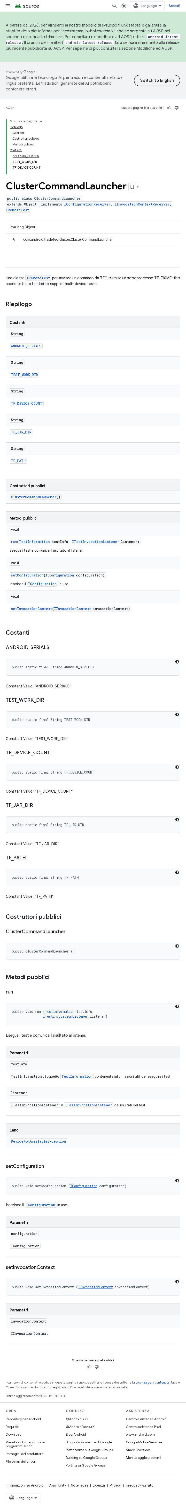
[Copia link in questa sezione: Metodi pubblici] (54, 977)
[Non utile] (176, 107)
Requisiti (12, 1427)
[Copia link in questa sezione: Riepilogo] (37, 305)
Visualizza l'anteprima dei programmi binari (25, 1444)
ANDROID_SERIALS (26, 346)
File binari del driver (20, 1461)
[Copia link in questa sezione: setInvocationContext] (59, 1268)
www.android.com (140, 1434)
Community (57, 1485)
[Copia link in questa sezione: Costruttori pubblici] (66, 917)
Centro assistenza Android (146, 1419)
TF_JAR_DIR (21, 432)
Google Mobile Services (144, 1442)
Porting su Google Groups (85, 1465)
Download (14, 1434)
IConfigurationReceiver (87, 204)
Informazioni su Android (25, 1485)
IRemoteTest (17, 210)
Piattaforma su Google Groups (89, 1450)
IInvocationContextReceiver (142, 204)
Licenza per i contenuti (152, 1382)
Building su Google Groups (86, 1457)
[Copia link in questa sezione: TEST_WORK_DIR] (49, 700)
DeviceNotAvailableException (38, 1141)
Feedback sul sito (140, 1485)
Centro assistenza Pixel (143, 1427)
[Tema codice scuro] (177, 662)
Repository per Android (23, 1419)
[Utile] (169, 107)
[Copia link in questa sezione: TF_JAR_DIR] (38, 806)
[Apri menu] (8, 6)
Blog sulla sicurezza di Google (89, 1442)
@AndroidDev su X (80, 1427)
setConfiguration (27, 575)
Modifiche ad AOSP (154, 48)
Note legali (79, 1485)
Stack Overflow (138, 1450)
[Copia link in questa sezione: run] (18, 992)
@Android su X (77, 1419)
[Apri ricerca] (114, 6)
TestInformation (34, 541)
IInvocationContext (72, 608)
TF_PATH (18, 461)
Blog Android (76, 1434)
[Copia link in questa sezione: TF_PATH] (30, 858)
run (14, 541)
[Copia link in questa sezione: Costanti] (34, 633)
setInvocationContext (31, 608)
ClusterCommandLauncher (33, 497)
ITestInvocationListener (95, 541)
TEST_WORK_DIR (24, 374)
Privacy (115, 1485)
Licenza (99, 1485)
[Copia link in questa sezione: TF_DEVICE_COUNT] (55, 753)
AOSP (10, 108)
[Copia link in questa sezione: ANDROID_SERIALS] (54, 648)
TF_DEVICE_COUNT (26, 403)
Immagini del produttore (24, 1454)
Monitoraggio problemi (143, 1457)
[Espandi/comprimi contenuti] (41, 121)
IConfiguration (60, 575)
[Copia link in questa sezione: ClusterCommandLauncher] (70, 932)
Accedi (174, 6)
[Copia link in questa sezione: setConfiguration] (49, 1167)
